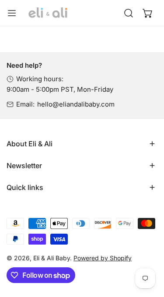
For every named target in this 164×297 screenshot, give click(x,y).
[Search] (128, 13)
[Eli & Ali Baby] (48, 13)
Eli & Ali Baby (51, 258)
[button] (147, 13)
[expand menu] (12, 13)
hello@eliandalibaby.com (76, 104)
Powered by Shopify (102, 258)
